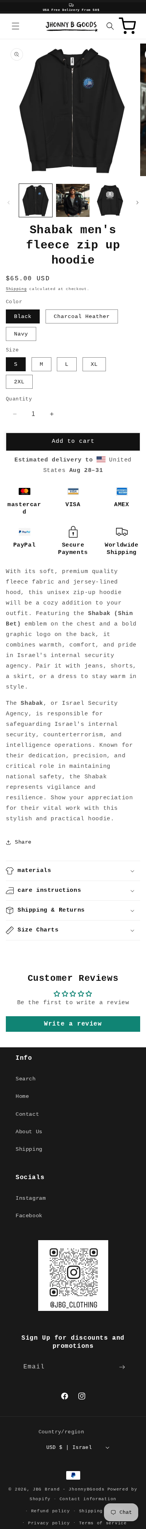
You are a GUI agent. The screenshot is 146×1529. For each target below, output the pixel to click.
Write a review (73, 1023)
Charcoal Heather (82, 316)
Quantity (19, 399)
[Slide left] (8, 202)
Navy (21, 334)
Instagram (31, 1198)
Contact (27, 1114)
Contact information (88, 1499)
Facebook (29, 1216)
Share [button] (23, 842)
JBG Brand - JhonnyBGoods (69, 1489)
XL (94, 364)
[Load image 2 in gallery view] (72, 200)
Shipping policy (101, 1511)
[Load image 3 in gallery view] (110, 200)
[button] (15, 26)
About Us (29, 1132)
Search (26, 1079)
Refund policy (50, 1511)
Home (22, 1096)
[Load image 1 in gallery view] (35, 200)
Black (23, 316)
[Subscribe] (121, 1367)
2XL (19, 382)
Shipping (16, 289)
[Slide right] (137, 202)
